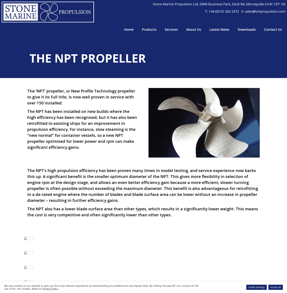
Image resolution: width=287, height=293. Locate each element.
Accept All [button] (275, 287)
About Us (193, 29)
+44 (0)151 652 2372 (224, 11)
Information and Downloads (118, 270)
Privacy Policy (50, 288)
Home (129, 29)
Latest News (219, 29)
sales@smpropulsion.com (265, 11)
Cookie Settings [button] (256, 287)
